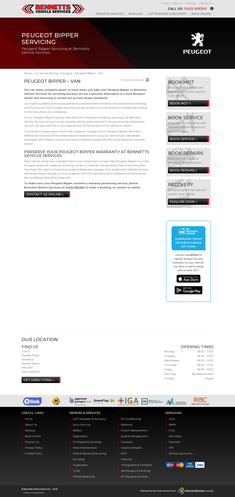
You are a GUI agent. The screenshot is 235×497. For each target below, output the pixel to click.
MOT (124, 453)
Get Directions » (38, 380)
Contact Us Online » (44, 194)
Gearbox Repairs (131, 448)
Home (166, 3)
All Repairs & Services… (135, 476)
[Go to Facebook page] (211, 8)
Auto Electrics (82, 425)
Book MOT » (180, 103)
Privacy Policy (34, 448)
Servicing (135, 14)
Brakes (77, 430)
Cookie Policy (33, 453)
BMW (172, 425)
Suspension (80, 465)
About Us (177, 3)
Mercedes (175, 436)
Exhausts (127, 442)
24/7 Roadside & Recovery (167, 14)
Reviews (190, 3)
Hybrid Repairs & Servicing (89, 453)
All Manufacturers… (181, 453)
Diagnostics (80, 436)
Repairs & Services (110, 14)
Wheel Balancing (84, 476)
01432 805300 (187, 8)
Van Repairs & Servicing (135, 471)
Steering (126, 459)
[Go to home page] (53, 8)
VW (171, 448)
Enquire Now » (183, 202)
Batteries (126, 425)
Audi (172, 419)
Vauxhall (174, 442)
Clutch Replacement (134, 430)
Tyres (76, 471)
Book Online (201, 14)
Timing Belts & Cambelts (136, 465)
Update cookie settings (33, 492)
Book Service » (183, 139)
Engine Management (134, 436)
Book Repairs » (183, 170)
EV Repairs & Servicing (87, 442)
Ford (172, 430)
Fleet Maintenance (85, 448)
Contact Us (205, 3)
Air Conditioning (131, 419)
